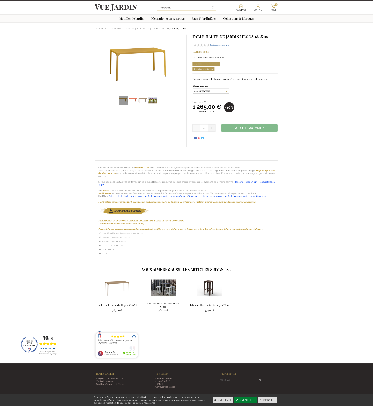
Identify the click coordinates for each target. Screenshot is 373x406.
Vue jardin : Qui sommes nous (109, 378)
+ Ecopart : (203, 111)
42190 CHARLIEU (163, 381)
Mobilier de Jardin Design (126, 28)
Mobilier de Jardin (131, 18)
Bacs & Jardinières (204, 18)
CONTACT (241, 10)
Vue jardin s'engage (105, 381)
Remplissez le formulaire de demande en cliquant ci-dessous (234, 229)
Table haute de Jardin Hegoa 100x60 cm (167, 196)
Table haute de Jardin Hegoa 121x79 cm (207, 196)
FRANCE (159, 384)
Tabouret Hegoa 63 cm (246, 182)
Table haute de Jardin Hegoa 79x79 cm (127, 196)
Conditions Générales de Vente (110, 384)
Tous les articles (103, 28)
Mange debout (181, 28)
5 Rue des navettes (163, 378)
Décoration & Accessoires (168, 18)
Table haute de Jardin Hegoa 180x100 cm (247, 196)
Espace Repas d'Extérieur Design (155, 28)
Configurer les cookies (165, 387)
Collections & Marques (238, 18)
